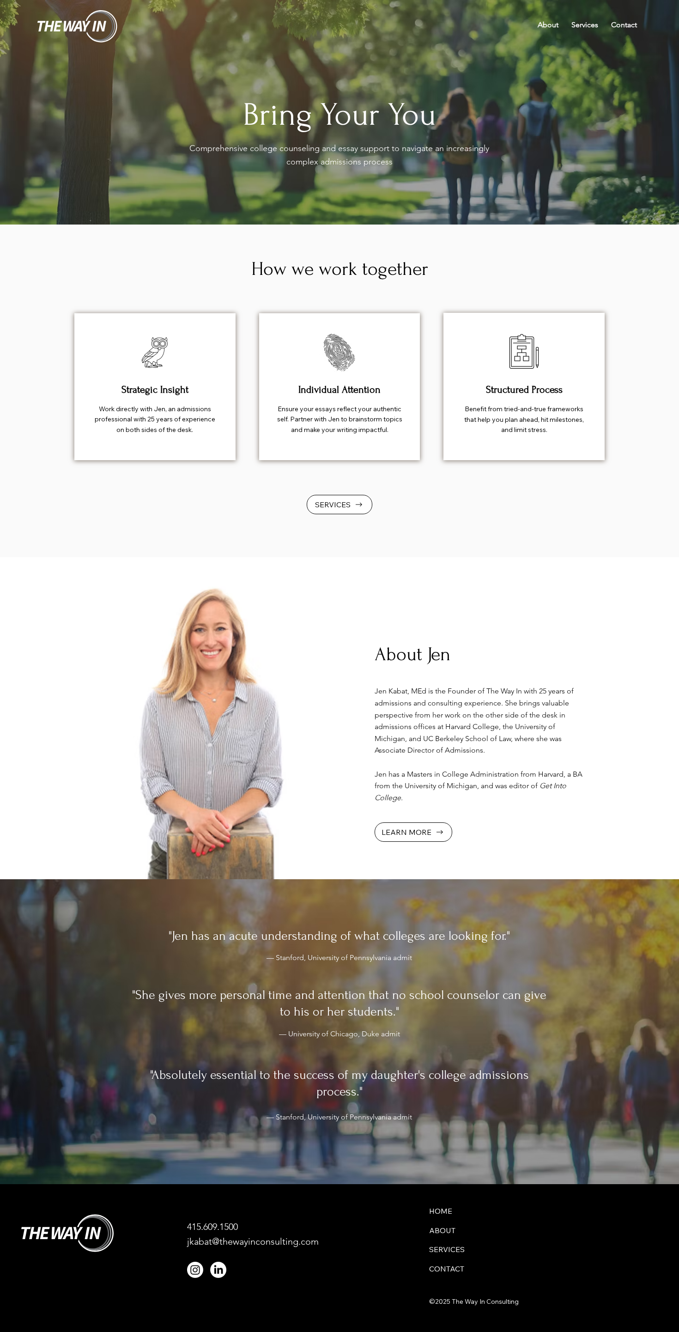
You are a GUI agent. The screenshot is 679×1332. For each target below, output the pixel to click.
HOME (440, 1211)
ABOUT (442, 1230)
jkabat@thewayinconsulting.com (253, 1241)
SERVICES (447, 1249)
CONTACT (446, 1268)
